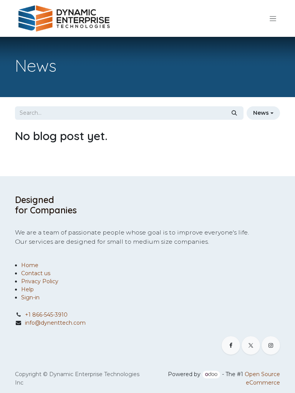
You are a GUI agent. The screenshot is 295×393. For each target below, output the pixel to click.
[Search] (234, 113)
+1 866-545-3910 (46, 314)
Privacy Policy (39, 281)
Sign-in (30, 297)
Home (29, 265)
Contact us (35, 273)
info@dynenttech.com (55, 322)
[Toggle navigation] (273, 18)
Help (27, 289)
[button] (263, 113)
